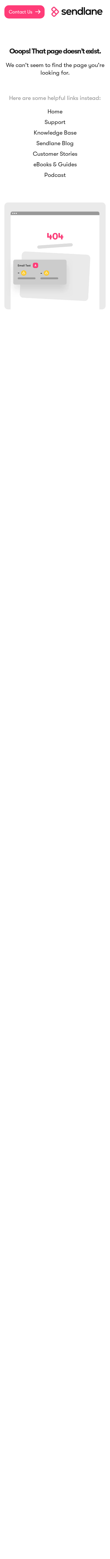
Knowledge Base (55, 132)
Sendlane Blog (55, 143)
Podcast (55, 175)
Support (55, 122)
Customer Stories (55, 153)
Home (55, 111)
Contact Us (24, 12)
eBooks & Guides (55, 164)
